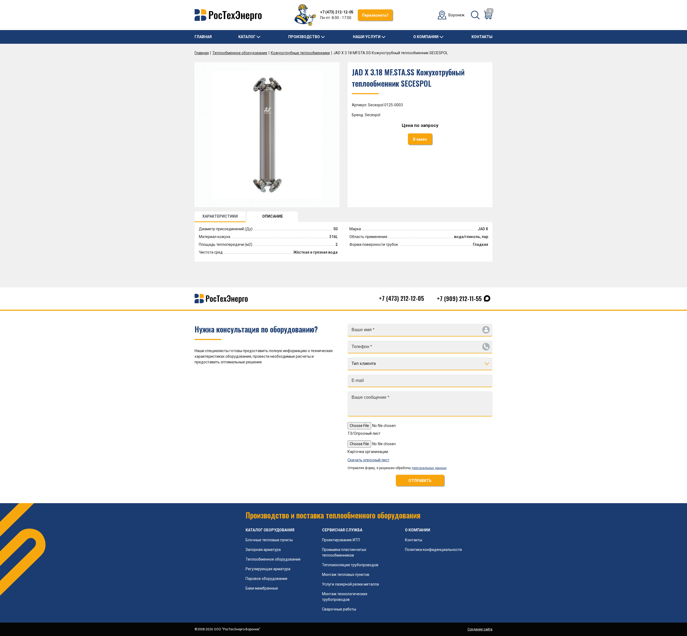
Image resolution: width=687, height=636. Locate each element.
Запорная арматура (263, 549)
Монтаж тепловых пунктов (345, 574)
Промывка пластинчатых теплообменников (344, 552)
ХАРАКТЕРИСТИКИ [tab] (220, 216)
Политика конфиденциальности (433, 549)
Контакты (482, 37)
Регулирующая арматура (268, 569)
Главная (203, 37)
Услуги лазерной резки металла (350, 584)
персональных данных (429, 468)
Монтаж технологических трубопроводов (344, 597)
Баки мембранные (262, 588)
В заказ (420, 139)
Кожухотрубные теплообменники (300, 53)
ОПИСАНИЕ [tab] (272, 216)
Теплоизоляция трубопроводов (350, 565)
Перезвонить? (375, 15)
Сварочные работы (339, 609)
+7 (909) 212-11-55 (459, 298)
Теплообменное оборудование (239, 53)
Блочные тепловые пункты (269, 540)
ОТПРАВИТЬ (420, 480)
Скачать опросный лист (368, 460)
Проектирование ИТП (341, 540)
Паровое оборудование (266, 578)
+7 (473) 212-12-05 (336, 12)
